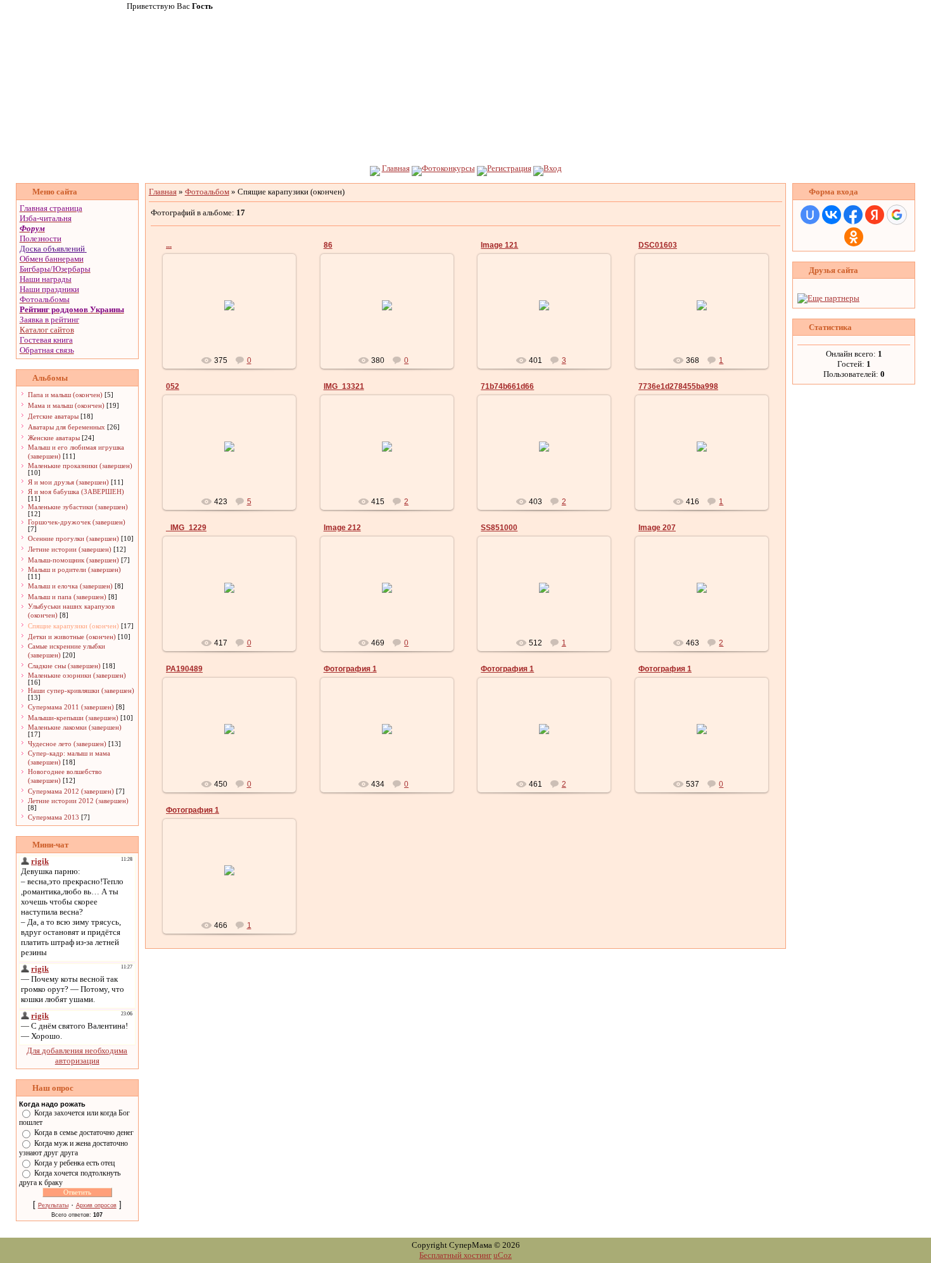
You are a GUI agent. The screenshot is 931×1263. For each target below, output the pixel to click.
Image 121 (499, 245)
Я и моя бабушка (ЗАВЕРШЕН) (76, 491)
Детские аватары (53, 416)
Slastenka (235, 739)
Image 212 (342, 527)
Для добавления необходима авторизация (77, 1055)
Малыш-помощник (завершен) (73, 560)
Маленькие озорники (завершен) (77, 675)
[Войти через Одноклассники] (853, 236)
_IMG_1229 (186, 527)
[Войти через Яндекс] (874, 214)
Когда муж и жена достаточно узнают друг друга (73, 1147)
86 (328, 245)
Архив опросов (96, 1205)
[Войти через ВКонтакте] (831, 214)
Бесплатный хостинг (455, 1255)
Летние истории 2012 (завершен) (78, 800)
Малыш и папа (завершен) (67, 596)
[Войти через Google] (897, 215)
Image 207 (657, 527)
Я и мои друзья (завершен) (68, 482)
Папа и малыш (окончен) (65, 394)
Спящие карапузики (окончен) (73, 626)
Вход (552, 168)
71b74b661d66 (507, 386)
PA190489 (184, 668)
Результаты (53, 1205)
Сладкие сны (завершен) (64, 666)
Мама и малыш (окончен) (66, 405)
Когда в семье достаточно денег (84, 1132)
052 (172, 386)
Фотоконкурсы (448, 168)
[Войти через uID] (810, 214)
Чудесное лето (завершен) (67, 743)
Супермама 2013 (53, 817)
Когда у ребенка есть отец (74, 1162)
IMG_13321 (344, 386)
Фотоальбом (207, 191)
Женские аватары (54, 437)
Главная (396, 168)
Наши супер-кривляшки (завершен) (81, 690)
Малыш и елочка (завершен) (70, 586)
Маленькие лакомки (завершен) (75, 727)
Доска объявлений (52, 248)
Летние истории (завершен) (69, 549)
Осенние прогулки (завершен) (73, 538)
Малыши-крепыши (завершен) (73, 717)
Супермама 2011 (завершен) (71, 707)
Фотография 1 (350, 668)
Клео (393, 739)
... (169, 245)
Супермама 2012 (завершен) (71, 791)
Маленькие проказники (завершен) (80, 465)
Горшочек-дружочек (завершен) (76, 522)
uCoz (502, 1255)
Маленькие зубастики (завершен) (78, 507)
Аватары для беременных (66, 427)
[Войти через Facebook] (853, 214)
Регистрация (509, 168)
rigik (235, 315)
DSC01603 (657, 245)
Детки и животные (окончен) (72, 636)
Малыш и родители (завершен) (74, 569)
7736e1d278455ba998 (678, 386)
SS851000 (499, 527)
